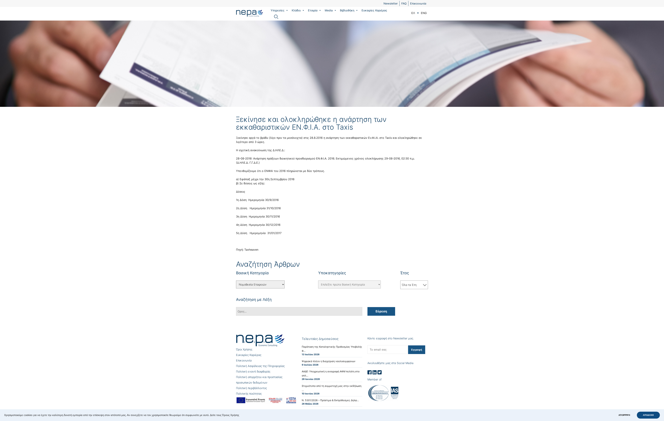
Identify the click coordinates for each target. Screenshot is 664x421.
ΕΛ (413, 13)
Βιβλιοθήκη (347, 10)
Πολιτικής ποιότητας (249, 393)
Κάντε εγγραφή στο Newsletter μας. (390, 338)
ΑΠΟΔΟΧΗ (648, 415)
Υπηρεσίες (277, 10)
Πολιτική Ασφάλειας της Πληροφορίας (260, 366)
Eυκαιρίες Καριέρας (374, 10)
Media (329, 10)
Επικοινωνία (418, 3)
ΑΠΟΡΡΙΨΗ (624, 415)
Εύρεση (381, 311)
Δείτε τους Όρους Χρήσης (224, 415)
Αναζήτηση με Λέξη (254, 299)
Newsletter (391, 3)
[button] (286, 10)
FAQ (404, 3)
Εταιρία (312, 10)
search (276, 17)
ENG (424, 13)
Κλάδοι (296, 10)
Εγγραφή (416, 349)
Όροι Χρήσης (244, 349)
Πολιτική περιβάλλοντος (251, 388)
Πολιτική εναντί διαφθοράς (253, 371)
